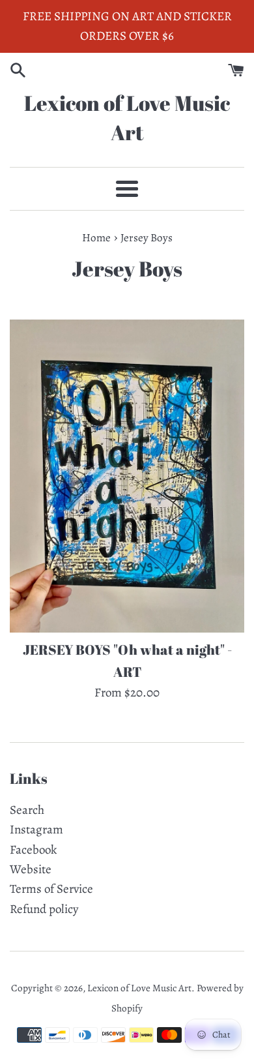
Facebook (33, 849)
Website (30, 869)
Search (27, 809)
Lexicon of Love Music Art (127, 117)
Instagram (36, 829)
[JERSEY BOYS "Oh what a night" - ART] (127, 476)
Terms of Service (51, 888)
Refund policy (44, 909)
